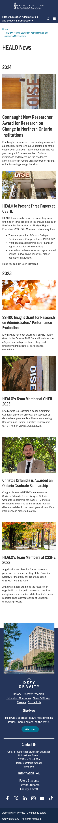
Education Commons (18, 698)
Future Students (29, 780)
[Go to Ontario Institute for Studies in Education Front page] (29, 5)
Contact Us (34, 702)
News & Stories (41, 698)
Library (17, 694)
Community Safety (36, 812)
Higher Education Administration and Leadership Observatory (20, 18)
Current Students (29, 785)
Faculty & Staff (29, 789)
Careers (21, 702)
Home (5, 29)
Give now (30, 729)
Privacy (21, 812)
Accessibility (8, 812)
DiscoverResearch (33, 694)
